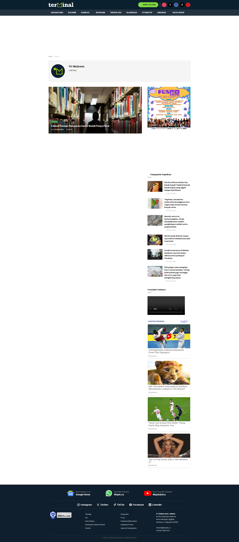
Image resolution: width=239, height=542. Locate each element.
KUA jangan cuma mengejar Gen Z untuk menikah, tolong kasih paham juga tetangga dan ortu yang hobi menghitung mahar (176, 272)
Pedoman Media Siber (129, 521)
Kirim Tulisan (149, 5)
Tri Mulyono (59, 129)
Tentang (88, 514)
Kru (86, 517)
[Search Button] (189, 12)
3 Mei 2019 (69, 129)
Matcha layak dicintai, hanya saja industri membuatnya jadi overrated (177, 238)
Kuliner (72, 12)
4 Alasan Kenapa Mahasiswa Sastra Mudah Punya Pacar (80, 125)
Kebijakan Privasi (127, 524)
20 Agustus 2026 (170, 210)
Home (50, 56)
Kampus (85, 12)
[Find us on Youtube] (188, 5)
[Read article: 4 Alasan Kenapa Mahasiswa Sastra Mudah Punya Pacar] (95, 110)
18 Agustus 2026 (170, 230)
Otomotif (147, 12)
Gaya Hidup (178, 12)
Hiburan (161, 12)
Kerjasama (125, 514)
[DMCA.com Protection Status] (64, 515)
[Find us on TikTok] (182, 4)
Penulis (57, 56)
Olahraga (131, 12)
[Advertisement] (119, 35)
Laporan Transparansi (129, 528)
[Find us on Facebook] (176, 5)
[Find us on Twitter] (170, 5)
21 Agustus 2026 (170, 193)
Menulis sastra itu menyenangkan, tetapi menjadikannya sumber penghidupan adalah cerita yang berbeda (175, 221)
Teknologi (115, 12)
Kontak (87, 528)
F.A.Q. (123, 517)
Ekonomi (100, 12)
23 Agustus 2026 (170, 244)
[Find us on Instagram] (164, 5)
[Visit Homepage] (61, 5)
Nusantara (57, 12)
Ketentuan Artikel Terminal (95, 524)
